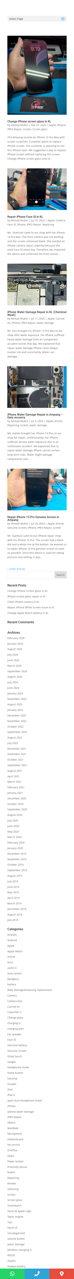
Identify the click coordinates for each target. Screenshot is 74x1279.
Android (12, 940)
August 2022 (14, 737)
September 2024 (17, 671)
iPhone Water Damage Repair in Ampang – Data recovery (35, 416)
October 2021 (15, 759)
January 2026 (15, 643)
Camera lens (14, 1001)
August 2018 (14, 914)
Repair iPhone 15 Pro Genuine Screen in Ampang (33, 518)
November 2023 (16, 699)
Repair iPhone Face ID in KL (25, 216)
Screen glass (39, 129)
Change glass (15, 1017)
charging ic (14, 1023)
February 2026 (16, 638)
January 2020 (15, 848)
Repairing (48, 224)
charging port (15, 1028)
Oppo (10, 1155)
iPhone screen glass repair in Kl (26, 596)
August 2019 (14, 875)
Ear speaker (14, 1034)
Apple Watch (15, 951)
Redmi (11, 1172)
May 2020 (13, 831)
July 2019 (12, 881)
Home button (15, 1073)
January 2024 (15, 693)
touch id (12, 1227)
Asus (10, 962)
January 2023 (15, 710)
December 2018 (16, 909)
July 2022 (12, 743)
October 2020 (15, 804)
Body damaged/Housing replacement (29, 990)
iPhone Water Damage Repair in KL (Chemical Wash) (36, 313)
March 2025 (14, 665)
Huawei (11, 1084)
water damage (45, 323)
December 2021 (16, 748)
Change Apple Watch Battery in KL (28, 613)
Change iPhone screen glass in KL (29, 121)
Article (58, 421)
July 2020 (12, 820)
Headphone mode (18, 1067)
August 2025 (14, 649)
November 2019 (16, 859)
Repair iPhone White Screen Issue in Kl (31, 607)
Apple (52, 125)
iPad (10, 1089)
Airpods (12, 934)
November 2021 (16, 754)
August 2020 (14, 815)
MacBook (12, 1128)
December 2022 (16, 715)
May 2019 (13, 892)
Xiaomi (11, 1260)
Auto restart (14, 973)
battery (11, 984)
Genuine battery (17, 1045)
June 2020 (13, 826)
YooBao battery (16, 1266)
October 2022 (15, 726)
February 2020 (16, 842)
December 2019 (16, 853)
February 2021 (16, 787)
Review (11, 1183)
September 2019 (17, 870)
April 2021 (13, 776)
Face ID (11, 224)
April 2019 (13, 898)
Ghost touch (14, 1056)
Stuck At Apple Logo (19, 1211)
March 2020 (14, 837)
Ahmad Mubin (19, 125)
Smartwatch (14, 1205)
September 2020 (17, 809)
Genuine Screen (17, 527)
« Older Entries (16, 569)
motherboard (15, 1139)
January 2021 (15, 793)
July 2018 (12, 920)
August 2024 (14, 676)
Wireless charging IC (19, 1250)
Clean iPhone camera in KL (23, 602)
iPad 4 (11, 1095)
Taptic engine (15, 1216)
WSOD (11, 1255)
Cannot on (13, 1006)
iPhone (61, 125)
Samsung (12, 1189)
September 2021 (17, 765)
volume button (16, 1238)
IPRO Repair (14, 129)
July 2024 (12, 682)
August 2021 (14, 770)
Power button (15, 1161)
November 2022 (16, 721)
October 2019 (15, 864)
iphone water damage (20, 1111)
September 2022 (17, 732)
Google (11, 1062)
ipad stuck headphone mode (24, 1100)
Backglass (13, 979)
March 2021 (14, 781)
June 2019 (13, 887)
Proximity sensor (17, 1167)
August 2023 (14, 704)
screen (27, 129)
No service (13, 1144)
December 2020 (16, 798)
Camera (60, 220)
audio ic (12, 968)
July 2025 (12, 654)
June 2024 (13, 687)
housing (12, 1078)
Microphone (14, 1133)
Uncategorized (16, 1233)
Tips (9, 1222)
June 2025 (13, 660)
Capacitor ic (14, 1012)
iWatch (11, 1122)
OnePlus (12, 1150)
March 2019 (14, 903)
